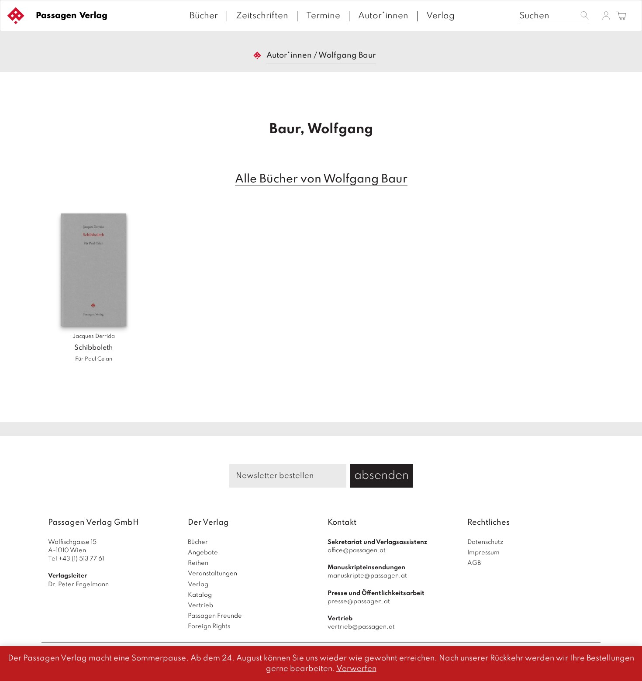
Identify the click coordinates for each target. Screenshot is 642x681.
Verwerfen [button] (356, 669)
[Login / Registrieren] (606, 15)
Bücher (204, 16)
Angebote (203, 553)
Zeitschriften (262, 16)
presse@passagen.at (359, 601)
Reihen (198, 563)
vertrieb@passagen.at (361, 627)
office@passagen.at (357, 550)
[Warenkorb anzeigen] (621, 16)
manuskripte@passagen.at (367, 576)
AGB (474, 563)
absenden (381, 476)
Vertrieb (200, 605)
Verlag (440, 16)
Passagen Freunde (215, 616)
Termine (323, 16)
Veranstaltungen (212, 574)
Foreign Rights (209, 626)
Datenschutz (485, 542)
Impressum (483, 553)
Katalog (200, 595)
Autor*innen (383, 16)
